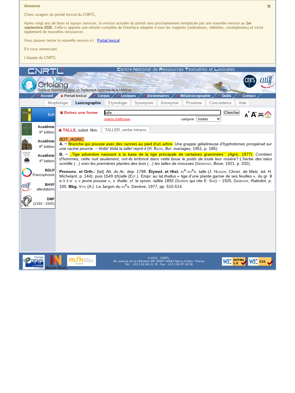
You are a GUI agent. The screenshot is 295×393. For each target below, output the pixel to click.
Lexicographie (88, 103)
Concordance (220, 103)
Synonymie (144, 103)
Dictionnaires (158, 96)
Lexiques (128, 96)
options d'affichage (117, 119)
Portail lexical (108, 40)
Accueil (47, 96)
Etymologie (117, 103)
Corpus (104, 96)
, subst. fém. (80, 130)
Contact (249, 96)
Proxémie (194, 103)
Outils (226, 96)
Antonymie (170, 103)
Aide (242, 103)
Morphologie (58, 103)
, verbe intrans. (126, 129)
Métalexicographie (195, 96)
